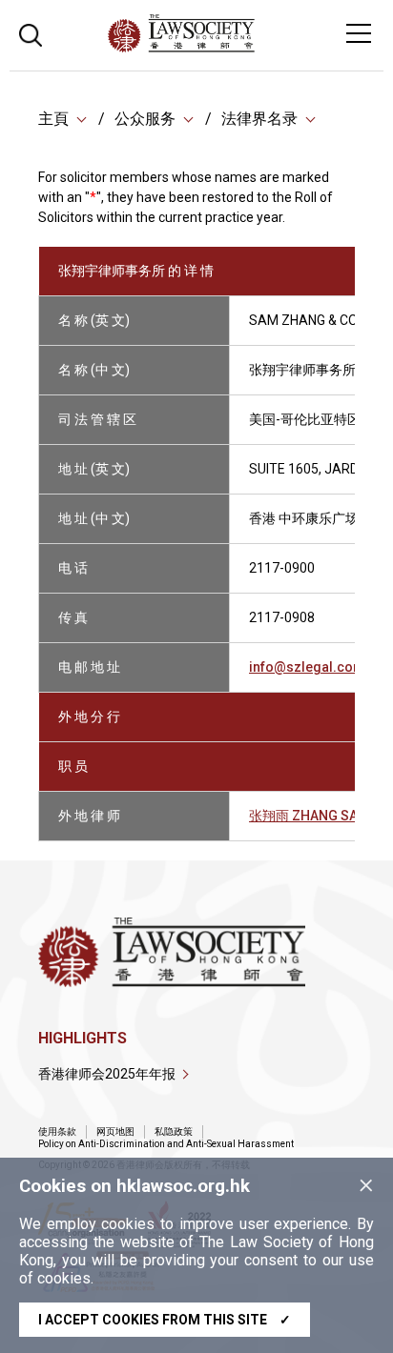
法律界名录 (259, 119)
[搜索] (30, 33)
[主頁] (233, 47)
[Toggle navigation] (358, 33)
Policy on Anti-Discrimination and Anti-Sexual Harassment (166, 1144)
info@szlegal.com (307, 667)
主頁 (53, 119)
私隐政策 (174, 1131)
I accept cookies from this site (164, 1319)
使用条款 (57, 1131)
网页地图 (115, 1131)
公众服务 (145, 119)
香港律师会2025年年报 (107, 1073)
